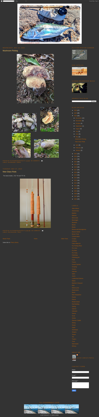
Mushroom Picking (10, 51)
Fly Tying (74, 253)
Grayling (74, 266)
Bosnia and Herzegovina (79, 229)
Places (74, 299)
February (78, 147)
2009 (75, 191)
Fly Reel (74, 250)
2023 (75, 153)
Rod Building (12, 232)
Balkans (74, 215)
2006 (75, 199)
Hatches (74, 271)
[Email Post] (41, 160)
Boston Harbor (76, 232)
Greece (74, 269)
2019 (75, 164)
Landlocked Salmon (77, 278)
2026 (75, 110)
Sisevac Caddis (76, 320)
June (77, 134)
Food (73, 260)
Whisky (74, 346)
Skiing (73, 322)
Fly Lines (74, 248)
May (77, 136)
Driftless (74, 241)
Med (73, 285)
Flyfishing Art (76, 257)
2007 (75, 196)
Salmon (74, 309)
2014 (75, 177)
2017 (75, 169)
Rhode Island (76, 301)
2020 (75, 161)
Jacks (73, 276)
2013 (75, 180)
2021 (75, 159)
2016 (75, 172)
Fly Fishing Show (77, 246)
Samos (74, 313)
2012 (75, 183)
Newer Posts (6, 238)
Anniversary (75, 211)
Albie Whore (75, 208)
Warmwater (75, 344)
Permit (74, 297)
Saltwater (74, 311)
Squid (73, 327)
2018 (75, 167)
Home (35, 238)
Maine (73, 281)
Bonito (74, 225)
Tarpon (74, 334)
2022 (75, 156)
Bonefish (74, 222)
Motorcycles (75, 288)
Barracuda (75, 218)
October (78, 123)
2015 (75, 175)
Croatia (74, 238)
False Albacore (76, 243)
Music (73, 292)
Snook (74, 325)
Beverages (75, 220)
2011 (75, 185)
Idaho (73, 274)
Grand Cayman (76, 264)
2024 (75, 115)
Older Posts (64, 238)
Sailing (74, 306)
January (78, 150)
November (79, 120)
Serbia (19, 162)
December (79, 118)
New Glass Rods (9, 172)
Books (74, 227)
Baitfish (74, 213)
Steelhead (75, 329)
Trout (19, 232)
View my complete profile (85, 358)
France (74, 262)
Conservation (76, 236)
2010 (75, 188)
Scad (73, 316)
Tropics (74, 339)
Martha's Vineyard (77, 283)
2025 (75, 113)
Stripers (74, 332)
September (79, 126)
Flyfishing (74, 255)
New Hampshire (76, 294)
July (77, 131)
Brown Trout (75, 234)
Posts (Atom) (14, 242)
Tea (73, 337)
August (78, 128)
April (77, 145)
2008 (75, 193)
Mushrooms (12, 162)
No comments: (35, 160)
